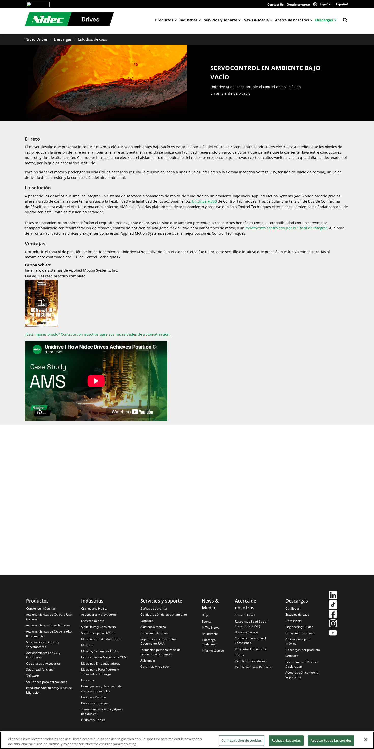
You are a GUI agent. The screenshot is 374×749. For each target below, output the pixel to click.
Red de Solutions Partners (253, 667)
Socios (239, 655)
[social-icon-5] (333, 633)
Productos (164, 20)
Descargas (324, 20)
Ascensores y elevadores (99, 614)
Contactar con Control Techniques (250, 640)
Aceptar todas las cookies (331, 740)
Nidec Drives (36, 39)
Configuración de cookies (241, 740)
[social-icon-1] (333, 595)
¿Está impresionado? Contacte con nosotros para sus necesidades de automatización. (98, 334)
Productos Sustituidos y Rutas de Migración (49, 690)
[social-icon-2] (333, 605)
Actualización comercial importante (302, 674)
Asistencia (147, 660)
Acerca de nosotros (292, 20)
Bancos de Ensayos (94, 703)
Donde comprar (298, 4)
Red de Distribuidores (250, 661)
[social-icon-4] (333, 624)
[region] (187, 740)
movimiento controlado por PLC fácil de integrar (286, 228)
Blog (205, 615)
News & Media (256, 20)
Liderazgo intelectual (209, 642)
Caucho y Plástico (93, 697)
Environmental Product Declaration (301, 664)
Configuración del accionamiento (163, 614)
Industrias (188, 20)
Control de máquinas (41, 608)
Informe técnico (213, 650)
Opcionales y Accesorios (43, 663)
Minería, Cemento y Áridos (100, 651)
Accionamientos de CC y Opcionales (43, 655)
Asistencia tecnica (153, 627)
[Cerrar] (365, 739)
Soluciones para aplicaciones (46, 682)
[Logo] (38, 4)
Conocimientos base (154, 633)
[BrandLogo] (69, 20)
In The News (210, 627)
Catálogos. (292, 608)
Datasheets (293, 621)
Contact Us (275, 4)
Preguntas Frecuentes (250, 649)
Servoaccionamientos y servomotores (42, 644)
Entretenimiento (92, 621)
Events (206, 621)
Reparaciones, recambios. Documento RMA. (158, 641)
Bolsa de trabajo (246, 632)
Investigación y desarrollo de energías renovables (101, 688)
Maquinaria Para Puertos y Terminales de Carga (100, 671)
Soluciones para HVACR (97, 633)
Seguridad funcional (40, 669)
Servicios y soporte (220, 20)
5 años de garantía (153, 608)
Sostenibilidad (245, 615)
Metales (87, 645)
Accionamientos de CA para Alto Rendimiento (49, 633)
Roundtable (210, 633)
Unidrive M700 (204, 201)
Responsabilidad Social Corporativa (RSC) (251, 623)
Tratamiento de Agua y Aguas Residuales (102, 711)
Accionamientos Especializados (48, 625)
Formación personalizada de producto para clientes (160, 652)
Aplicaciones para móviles (298, 641)
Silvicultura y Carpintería (98, 627)
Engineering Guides (299, 627)
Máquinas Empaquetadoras (100, 663)
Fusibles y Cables (93, 720)
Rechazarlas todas (286, 740)
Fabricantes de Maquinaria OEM (104, 657)
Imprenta (87, 680)
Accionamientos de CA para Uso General (49, 616)
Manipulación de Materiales (101, 639)
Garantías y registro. (154, 666)
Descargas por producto (302, 650)
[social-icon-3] (333, 614)
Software (32, 675)
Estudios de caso (92, 39)
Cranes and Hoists (94, 608)
